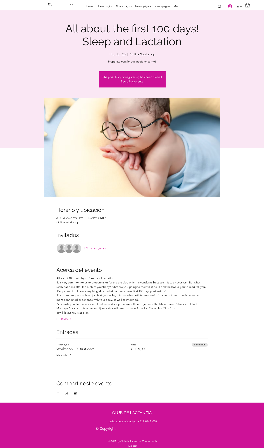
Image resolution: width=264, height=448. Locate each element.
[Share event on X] (67, 393)
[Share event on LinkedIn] (75, 393)
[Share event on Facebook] (58, 393)
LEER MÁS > (64, 319)
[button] (247, 5)
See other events (132, 81)
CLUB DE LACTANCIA (132, 412)
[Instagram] (219, 6)
